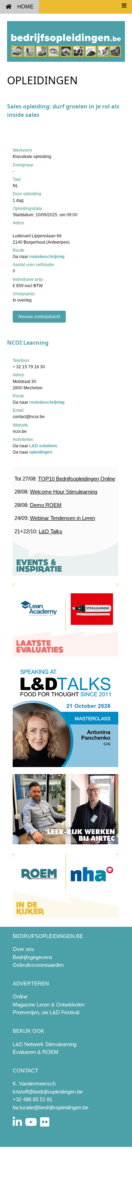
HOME (25, 6)
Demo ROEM (46, 505)
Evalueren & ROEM (35, 1052)
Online (20, 996)
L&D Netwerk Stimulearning (44, 1044)
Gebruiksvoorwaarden (38, 965)
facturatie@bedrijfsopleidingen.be (50, 1107)
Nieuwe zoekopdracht (39, 316)
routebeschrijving (46, 256)
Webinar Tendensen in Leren (62, 518)
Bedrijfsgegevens (32, 957)
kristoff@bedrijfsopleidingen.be (48, 1092)
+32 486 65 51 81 (32, 1099)
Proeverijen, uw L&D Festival (46, 1012)
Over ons (23, 949)
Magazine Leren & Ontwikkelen (48, 1005)
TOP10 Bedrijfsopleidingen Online (76, 479)
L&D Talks (50, 531)
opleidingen (40, 452)
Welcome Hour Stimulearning (63, 492)
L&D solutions (43, 445)
